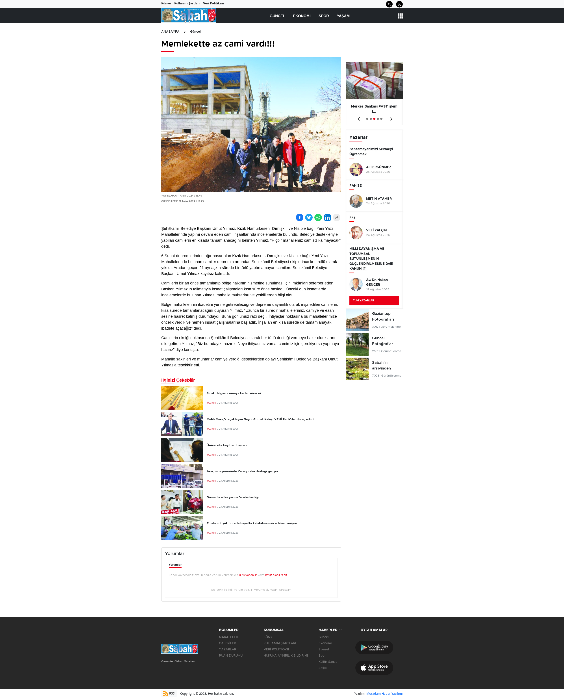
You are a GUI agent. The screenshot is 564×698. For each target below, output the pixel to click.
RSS (171, 693)
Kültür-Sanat (328, 661)
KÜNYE (269, 637)
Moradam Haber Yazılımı (384, 693)
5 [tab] (381, 119)
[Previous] (358, 117)
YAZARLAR (227, 649)
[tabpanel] (374, 93)
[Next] (390, 117)
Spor (324, 16)
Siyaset (324, 649)
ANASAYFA (170, 31)
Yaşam (343, 16)
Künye (166, 3)
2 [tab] (371, 119)
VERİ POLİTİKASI (276, 649)
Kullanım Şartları (187, 3)
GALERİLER (227, 643)
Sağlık (323, 668)
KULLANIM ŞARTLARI (280, 643)
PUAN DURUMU (231, 655)
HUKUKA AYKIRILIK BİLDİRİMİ (286, 655)
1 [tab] (367, 119)
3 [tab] (374, 119)
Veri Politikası (213, 3)
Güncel (277, 16)
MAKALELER (228, 637)
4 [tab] (378, 119)
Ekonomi (302, 16)
